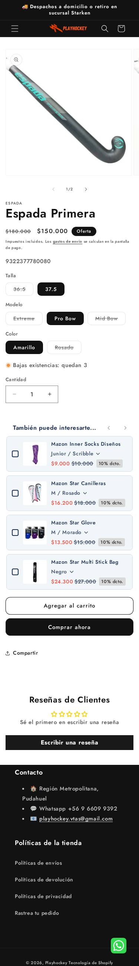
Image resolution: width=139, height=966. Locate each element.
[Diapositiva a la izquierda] (53, 189)
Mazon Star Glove (73, 522)
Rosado (68, 348)
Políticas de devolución (44, 879)
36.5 (23, 290)
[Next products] (125, 428)
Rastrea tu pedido (37, 913)
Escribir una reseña (69, 742)
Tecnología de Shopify (91, 963)
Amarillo (24, 347)
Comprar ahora (69, 627)
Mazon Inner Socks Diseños (86, 444)
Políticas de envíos (38, 863)
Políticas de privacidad (43, 896)
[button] (15, 28)
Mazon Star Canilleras (78, 483)
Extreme (28, 319)
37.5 (51, 289)
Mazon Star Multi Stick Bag (85, 562)
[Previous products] (109, 428)
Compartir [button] (25, 652)
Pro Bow (65, 318)
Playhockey (56, 963)
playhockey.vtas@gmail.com (76, 819)
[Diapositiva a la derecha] (86, 189)
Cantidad (16, 379)
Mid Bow (110, 319)
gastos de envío (68, 241)
